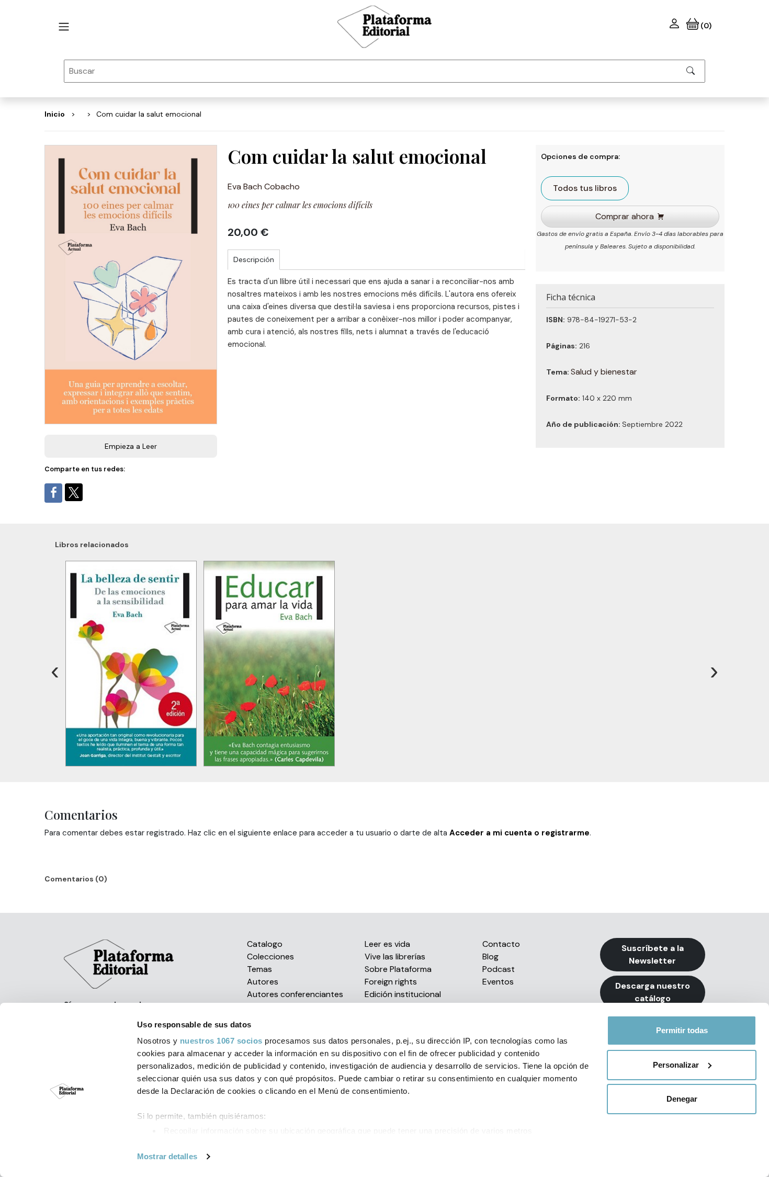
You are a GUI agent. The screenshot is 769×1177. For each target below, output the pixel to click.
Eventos (498, 981)
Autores (262, 981)
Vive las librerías (395, 956)
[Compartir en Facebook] (53, 493)
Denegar (681, 1098)
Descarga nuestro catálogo (652, 992)
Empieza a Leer (131, 446)
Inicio (54, 114)
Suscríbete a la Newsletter (652, 954)
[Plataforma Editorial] (384, 26)
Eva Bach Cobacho (264, 186)
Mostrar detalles (167, 1156)
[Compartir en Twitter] (74, 492)
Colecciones (270, 956)
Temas (259, 969)
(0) (705, 25)
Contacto (501, 943)
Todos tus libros (585, 188)
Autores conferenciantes (295, 994)
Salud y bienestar (604, 371)
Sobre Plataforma (398, 969)
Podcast (498, 969)
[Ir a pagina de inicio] (64, 26)
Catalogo (264, 943)
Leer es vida (387, 943)
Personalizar (676, 1064)
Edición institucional (403, 994)
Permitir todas (682, 1030)
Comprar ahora (624, 216)
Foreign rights (391, 981)
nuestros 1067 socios (221, 1040)
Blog (490, 956)
